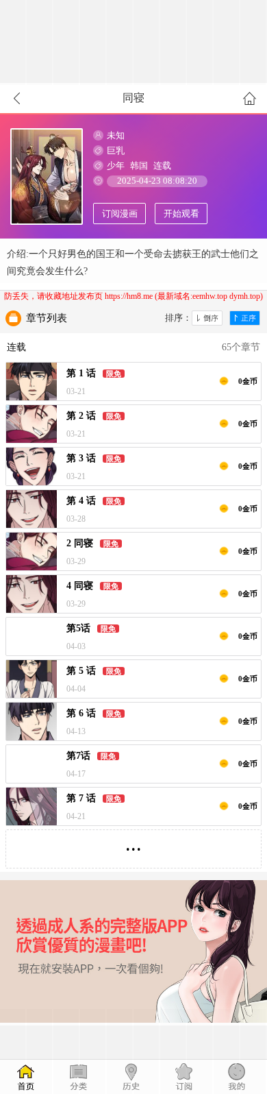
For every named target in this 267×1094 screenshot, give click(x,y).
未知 (116, 135)
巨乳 (116, 150)
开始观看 (181, 213)
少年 (116, 165)
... (133, 843)
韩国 (139, 165)
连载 (162, 165)
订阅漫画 (120, 213)
